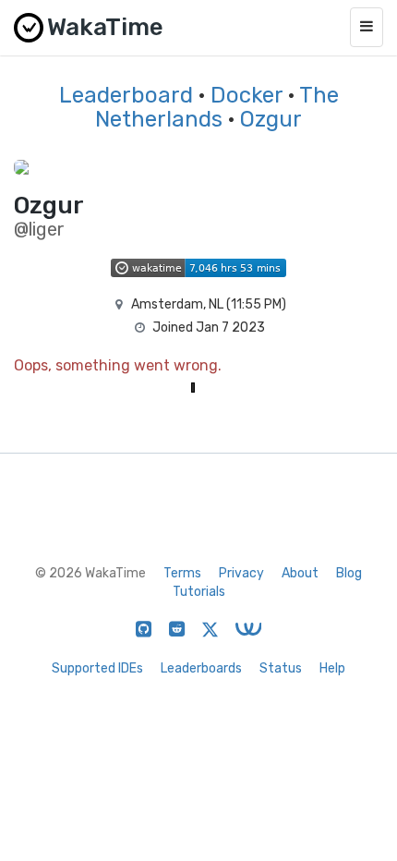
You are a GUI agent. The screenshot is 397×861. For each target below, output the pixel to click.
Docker (247, 95)
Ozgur (271, 119)
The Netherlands (217, 107)
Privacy (241, 573)
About (300, 573)
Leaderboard (126, 95)
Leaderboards (201, 668)
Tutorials (199, 592)
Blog (349, 573)
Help (332, 668)
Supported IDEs (97, 668)
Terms (182, 573)
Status (280, 668)
